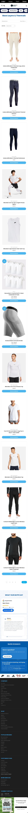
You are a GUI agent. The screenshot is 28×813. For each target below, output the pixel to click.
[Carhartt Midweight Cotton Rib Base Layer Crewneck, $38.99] (14, 549)
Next (24, 582)
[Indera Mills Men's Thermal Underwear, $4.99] (14, 139)
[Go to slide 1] (6, 636)
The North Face (4, 750)
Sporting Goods (4, 720)
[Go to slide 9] (13, 636)
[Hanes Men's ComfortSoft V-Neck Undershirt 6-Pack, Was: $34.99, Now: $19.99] (14, 274)
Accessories (3, 718)
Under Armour (4, 738)
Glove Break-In (4, 780)
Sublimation (3, 770)
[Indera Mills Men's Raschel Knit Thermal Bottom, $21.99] (14, 93)
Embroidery (3, 764)
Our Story (3, 683)
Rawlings (2, 742)
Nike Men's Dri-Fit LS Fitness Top (14, 386)
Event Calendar (4, 691)
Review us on (7, 610)
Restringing (3, 783)
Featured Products (5, 713)
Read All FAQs (7, 656)
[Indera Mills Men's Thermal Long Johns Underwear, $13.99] (14, 47)
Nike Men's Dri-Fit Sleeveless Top (14, 477)
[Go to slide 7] (11, 636)
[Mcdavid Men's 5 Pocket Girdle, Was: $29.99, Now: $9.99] (14, 321)
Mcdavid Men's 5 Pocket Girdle (14, 340)
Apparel (2, 715)
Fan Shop (3, 722)
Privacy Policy (3, 696)
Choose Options (14, 72)
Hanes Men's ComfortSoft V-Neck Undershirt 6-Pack (14, 294)
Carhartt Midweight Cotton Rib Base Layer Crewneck (14, 568)
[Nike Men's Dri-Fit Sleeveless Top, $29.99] (14, 458)
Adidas (2, 745)
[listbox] (10, 26)
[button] (14, 21)
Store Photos (3, 688)
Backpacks (4, 10)
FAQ (2, 703)
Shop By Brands (4, 728)
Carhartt (2, 743)
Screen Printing (4, 762)
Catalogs (2, 686)
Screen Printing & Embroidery (7, 727)
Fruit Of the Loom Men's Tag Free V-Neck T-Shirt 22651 (14, 431)
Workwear (3, 723)
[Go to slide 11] (15, 636)
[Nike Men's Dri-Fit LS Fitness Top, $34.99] (14, 367)
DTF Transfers (4, 765)
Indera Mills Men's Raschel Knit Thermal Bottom (14, 112)
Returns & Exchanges (5, 693)
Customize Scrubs (4, 772)
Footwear (3, 717)
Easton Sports (4, 747)
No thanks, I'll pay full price (21, 809)
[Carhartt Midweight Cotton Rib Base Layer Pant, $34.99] (14, 502)
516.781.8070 (7, 795)
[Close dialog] (27, 798)
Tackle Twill (3, 767)
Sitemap (2, 701)
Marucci (2, 748)
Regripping (3, 781)
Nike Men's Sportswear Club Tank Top (14, 249)
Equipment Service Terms (6, 700)
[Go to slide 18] (21, 636)
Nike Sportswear (4, 737)
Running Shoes (13, 10)
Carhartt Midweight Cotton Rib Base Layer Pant (14, 522)
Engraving (3, 769)
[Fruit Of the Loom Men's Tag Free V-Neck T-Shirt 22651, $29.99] (14, 412)
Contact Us (3, 705)
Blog (2, 690)
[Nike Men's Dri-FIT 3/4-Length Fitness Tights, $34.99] (14, 183)
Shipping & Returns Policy (6, 695)
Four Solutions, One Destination (7, 685)
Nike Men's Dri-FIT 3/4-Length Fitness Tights (13, 203)
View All (2, 752)
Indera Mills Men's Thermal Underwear (14, 158)
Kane (21, 10)
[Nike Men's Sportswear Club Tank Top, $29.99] (14, 230)
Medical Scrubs (4, 725)
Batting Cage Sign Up (5, 785)
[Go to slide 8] (12, 636)
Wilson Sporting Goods (5, 740)
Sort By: (3, 25)
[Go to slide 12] (16, 636)
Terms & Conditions (5, 698)
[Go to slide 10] (14, 636)
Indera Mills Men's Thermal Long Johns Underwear (14, 66)
